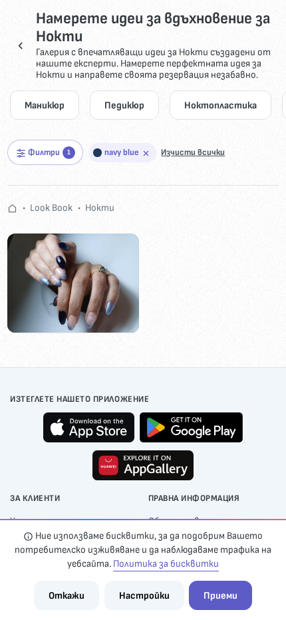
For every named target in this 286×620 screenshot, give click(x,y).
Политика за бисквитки (166, 563)
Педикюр (124, 105)
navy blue (121, 152)
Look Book (51, 208)
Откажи (66, 595)
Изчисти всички (193, 152)
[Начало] (12, 208)
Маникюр (45, 105)
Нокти (99, 208)
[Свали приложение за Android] (191, 427)
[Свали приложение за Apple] (88, 427)
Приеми (220, 595)
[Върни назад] (20, 45)
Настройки (144, 595)
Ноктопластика (220, 105)
